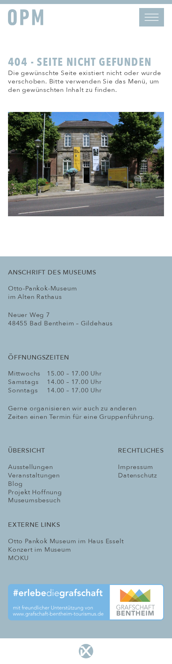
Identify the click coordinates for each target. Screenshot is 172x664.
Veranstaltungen (34, 475)
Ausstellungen (30, 467)
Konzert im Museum (39, 549)
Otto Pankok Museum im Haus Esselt (66, 541)
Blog (15, 483)
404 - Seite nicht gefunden (80, 62)
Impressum (135, 467)
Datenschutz (137, 475)
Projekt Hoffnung (35, 492)
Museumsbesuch (34, 500)
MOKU (18, 558)
